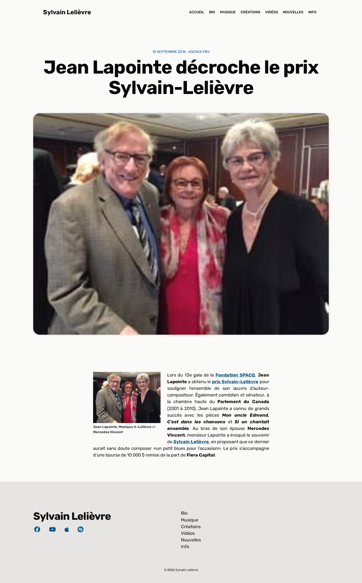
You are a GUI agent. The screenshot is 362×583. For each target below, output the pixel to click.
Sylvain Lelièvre (67, 12)
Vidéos (271, 12)
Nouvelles (293, 12)
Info (312, 12)
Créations (250, 12)
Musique (228, 12)
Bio (212, 12)
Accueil (196, 12)
